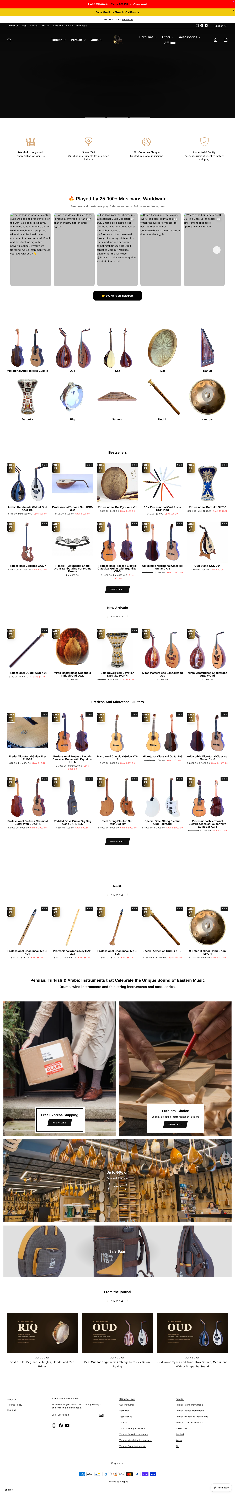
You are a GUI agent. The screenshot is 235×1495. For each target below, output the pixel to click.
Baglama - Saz (127, 1399)
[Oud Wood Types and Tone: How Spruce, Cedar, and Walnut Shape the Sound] (192, 1333)
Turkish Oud (182, 1428)
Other (166, 37)
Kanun (179, 1440)
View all (117, 589)
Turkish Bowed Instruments (133, 1434)
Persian (77, 40)
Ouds (95, 40)
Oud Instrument (127, 1405)
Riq (177, 1446)
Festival (34, 25)
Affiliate (46, 25)
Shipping (11, 1410)
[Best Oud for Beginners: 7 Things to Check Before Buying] (117, 1333)
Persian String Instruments (189, 1405)
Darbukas (146, 37)
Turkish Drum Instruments (132, 1446)
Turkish (57, 40)
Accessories (188, 37)
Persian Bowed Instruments (190, 1410)
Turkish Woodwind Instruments (135, 1440)
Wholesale (81, 25)
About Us (12, 1399)
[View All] (59, 1068)
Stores (69, 25)
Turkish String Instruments (133, 1428)
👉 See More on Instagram (117, 295)
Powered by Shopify (117, 1482)
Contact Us (12, 25)
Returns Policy (14, 1405)
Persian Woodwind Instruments (192, 1417)
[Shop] (117, 1180)
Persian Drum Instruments (189, 1422)
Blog (24, 25)
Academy (58, 25)
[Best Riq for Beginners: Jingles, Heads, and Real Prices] (42, 1333)
